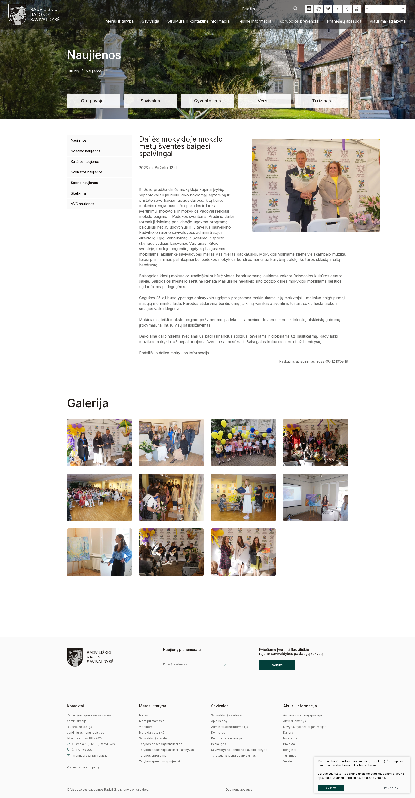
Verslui (265, 100)
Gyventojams (207, 100)
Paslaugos (218, 744)
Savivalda (150, 100)
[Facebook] (347, 9)
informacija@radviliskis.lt (89, 755)
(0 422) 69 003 (82, 750)
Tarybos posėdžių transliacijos (160, 744)
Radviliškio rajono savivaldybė (44, 14)
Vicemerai (146, 727)
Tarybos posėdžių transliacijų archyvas (166, 750)
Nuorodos (290, 738)
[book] (309, 9)
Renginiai (289, 750)
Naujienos (78, 140)
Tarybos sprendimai (153, 755)
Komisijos (218, 732)
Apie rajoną (219, 721)
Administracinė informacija (229, 727)
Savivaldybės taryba (153, 738)
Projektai (289, 744)
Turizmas (321, 100)
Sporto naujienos (84, 183)
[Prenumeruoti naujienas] (223, 664)
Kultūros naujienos (85, 161)
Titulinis (73, 71)
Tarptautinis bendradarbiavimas (233, 755)
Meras (143, 715)
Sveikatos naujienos (87, 172)
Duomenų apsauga (239, 789)
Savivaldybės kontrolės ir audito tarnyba (239, 750)
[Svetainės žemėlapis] (357, 9)
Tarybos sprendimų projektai (159, 761)
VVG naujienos (82, 204)
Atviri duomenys (294, 721)
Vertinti (277, 665)
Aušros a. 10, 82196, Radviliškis (93, 744)
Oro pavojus (93, 100)
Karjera (288, 732)
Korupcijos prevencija (226, 738)
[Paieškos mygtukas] (295, 9)
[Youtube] (337, 9)
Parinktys (391, 787)
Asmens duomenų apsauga (302, 715)
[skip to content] (328, 9)
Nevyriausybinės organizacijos (304, 727)
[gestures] (318, 9)
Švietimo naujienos (85, 151)
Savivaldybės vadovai (226, 715)
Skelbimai (78, 193)
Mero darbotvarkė (151, 732)
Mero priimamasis (151, 721)
